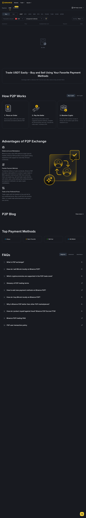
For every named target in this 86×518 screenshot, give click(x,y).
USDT (21, 14)
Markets (16, 2)
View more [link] (79, 214)
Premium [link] (15, 8)
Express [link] (4, 8)
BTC (25, 14)
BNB (34, 14)
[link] (11, 239)
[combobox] (19, 19)
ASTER (62, 14)
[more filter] (46, 18)
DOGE (56, 14)
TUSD (51, 14)
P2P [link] (10, 8)
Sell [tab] (13, 14)
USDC (29, 14)
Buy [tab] (6, 14)
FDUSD (47, 14)
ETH (38, 14)
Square (28, 2)
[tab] (4, 8)
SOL (42, 14)
